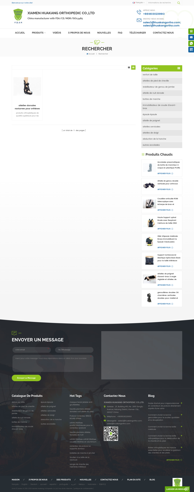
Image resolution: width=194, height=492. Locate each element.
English (25, 484)
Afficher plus (164, 173)
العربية (73, 484)
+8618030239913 (154, 14)
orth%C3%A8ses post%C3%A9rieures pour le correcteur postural (81, 425)
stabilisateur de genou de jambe (159, 87)
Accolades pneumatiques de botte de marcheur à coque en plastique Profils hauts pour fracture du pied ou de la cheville (169, 165)
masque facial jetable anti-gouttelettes (81, 403)
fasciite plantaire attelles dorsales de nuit (80, 433)
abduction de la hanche (154, 139)
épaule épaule (150, 114)
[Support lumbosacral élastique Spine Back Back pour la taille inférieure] (149, 260)
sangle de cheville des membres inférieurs (79, 465)
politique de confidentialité (83, 488)
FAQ (120, 32)
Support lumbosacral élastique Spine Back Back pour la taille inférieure (169, 258)
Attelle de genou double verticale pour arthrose (168, 182)
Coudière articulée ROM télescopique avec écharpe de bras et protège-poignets (168, 201)
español (53, 484)
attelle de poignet (151, 120)
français (15, 484)
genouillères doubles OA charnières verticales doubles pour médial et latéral (168, 295)
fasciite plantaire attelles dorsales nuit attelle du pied (81, 410)
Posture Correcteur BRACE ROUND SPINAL (80, 417)
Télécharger (137, 32)
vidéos (57, 32)
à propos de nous (79, 32)
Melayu (82, 484)
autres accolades (151, 145)
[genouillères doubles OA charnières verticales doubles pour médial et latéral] (149, 297)
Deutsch (34, 484)
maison (16, 479)
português (63, 484)
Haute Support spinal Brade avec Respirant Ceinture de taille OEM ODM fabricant (167, 220)
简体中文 (102, 484)
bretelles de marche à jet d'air (82, 453)
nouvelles (104, 32)
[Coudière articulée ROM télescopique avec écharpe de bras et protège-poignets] (149, 204)
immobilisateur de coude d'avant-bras (159, 107)
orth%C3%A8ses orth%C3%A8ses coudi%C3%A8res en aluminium (83, 440)
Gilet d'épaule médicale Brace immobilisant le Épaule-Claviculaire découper (168, 239)
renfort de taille (150, 74)
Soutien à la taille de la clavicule (79, 458)
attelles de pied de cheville (156, 80)
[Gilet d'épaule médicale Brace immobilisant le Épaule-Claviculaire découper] (149, 241)
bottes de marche (151, 99)
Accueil (20, 32)
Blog (152, 479)
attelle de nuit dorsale (153, 93)
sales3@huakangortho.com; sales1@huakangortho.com (162, 24)
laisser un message (176, 489)
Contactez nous (163, 32)
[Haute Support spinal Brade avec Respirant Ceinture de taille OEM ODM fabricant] (149, 222)
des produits (64, 479)
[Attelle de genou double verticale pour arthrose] (149, 186)
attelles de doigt (150, 132)
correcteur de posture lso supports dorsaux (80, 447)
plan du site (133, 479)
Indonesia (92, 484)
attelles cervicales (151, 126)
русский (43, 484)
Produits (37, 32)
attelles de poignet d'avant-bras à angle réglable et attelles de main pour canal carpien (168, 276)
